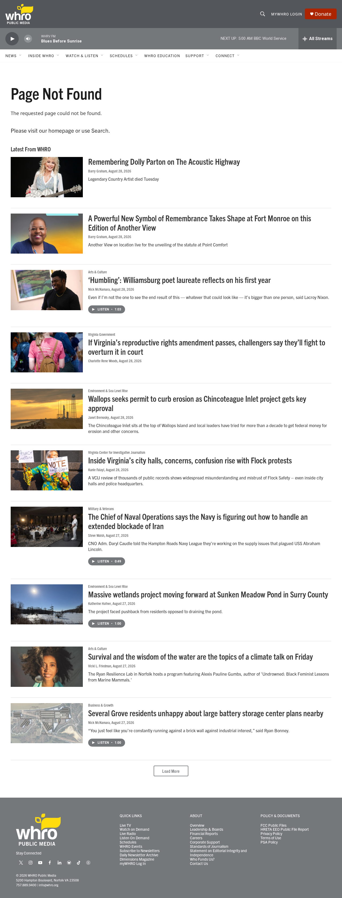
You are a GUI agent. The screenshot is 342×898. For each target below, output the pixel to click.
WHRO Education (162, 55)
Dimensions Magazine (137, 859)
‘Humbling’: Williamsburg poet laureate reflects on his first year (179, 280)
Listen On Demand (134, 838)
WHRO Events (131, 846)
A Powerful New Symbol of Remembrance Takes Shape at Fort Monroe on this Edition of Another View (199, 222)
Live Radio (128, 834)
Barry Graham (97, 170)
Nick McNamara (99, 289)
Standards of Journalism (209, 846)
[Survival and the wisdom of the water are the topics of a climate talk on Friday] (47, 667)
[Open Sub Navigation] (20, 55)
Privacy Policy (271, 834)
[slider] (36, 38)
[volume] (28, 39)
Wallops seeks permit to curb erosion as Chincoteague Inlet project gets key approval (197, 403)
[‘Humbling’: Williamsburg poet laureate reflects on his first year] (47, 290)
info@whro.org (48, 885)
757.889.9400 (26, 885)
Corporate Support (205, 842)
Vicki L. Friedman (99, 665)
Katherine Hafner (99, 603)
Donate (323, 14)
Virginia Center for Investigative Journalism (116, 452)
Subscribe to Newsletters (140, 851)
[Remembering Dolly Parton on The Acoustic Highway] (47, 177)
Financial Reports (204, 834)
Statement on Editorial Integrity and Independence (218, 853)
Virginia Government (101, 334)
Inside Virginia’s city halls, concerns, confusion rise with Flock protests (190, 460)
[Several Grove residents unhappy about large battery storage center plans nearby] (47, 723)
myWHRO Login (286, 13)
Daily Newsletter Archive (139, 855)
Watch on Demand (134, 829)
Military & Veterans (101, 508)
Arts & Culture (97, 271)
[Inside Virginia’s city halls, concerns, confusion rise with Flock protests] (47, 470)
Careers (196, 838)
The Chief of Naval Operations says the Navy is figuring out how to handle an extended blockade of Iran (198, 521)
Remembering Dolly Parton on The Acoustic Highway (164, 161)
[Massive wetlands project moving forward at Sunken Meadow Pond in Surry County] (47, 604)
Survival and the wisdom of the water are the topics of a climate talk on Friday (200, 656)
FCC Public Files (273, 825)
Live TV (125, 825)
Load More (171, 771)
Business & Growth (100, 705)
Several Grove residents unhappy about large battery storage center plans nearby (205, 713)
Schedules (128, 842)
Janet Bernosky (98, 417)
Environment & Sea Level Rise (108, 390)
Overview (197, 825)
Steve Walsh (96, 535)
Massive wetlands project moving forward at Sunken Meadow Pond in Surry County (208, 594)
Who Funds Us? (202, 859)
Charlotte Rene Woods (102, 360)
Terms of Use (271, 838)
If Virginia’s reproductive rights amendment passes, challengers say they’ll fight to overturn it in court (206, 346)
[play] (12, 39)
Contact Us (199, 863)
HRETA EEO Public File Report (285, 829)
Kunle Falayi (96, 469)
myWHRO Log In (133, 863)
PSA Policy (269, 842)
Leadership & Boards (206, 829)
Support (194, 55)
